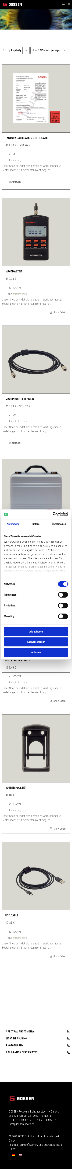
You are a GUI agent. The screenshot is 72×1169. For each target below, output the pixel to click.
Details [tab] (36, 524)
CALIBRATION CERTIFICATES (22, 1052)
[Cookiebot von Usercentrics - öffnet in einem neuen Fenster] (52, 514)
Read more (15, 181)
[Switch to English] (20, 1154)
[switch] (63, 595)
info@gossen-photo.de (21, 1124)
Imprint (13, 1144)
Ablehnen (36, 652)
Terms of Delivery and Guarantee (37, 1144)
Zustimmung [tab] (13, 524)
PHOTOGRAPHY (14, 1045)
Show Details (60, 312)
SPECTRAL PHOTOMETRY (20, 1031)
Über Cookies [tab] (59, 524)
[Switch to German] (13, 1154)
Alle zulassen (36, 631)
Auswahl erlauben (36, 641)
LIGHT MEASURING (16, 1038)
